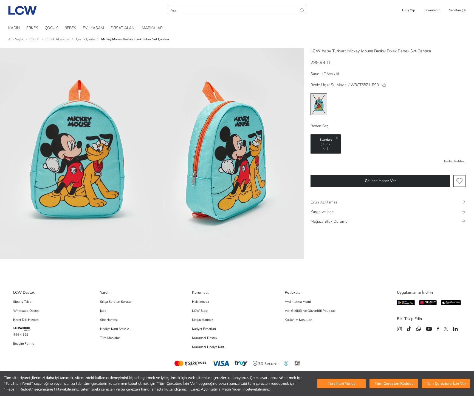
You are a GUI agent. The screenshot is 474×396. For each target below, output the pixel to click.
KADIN (14, 27)
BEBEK (70, 27)
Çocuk (34, 39)
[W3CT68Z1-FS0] (383, 84)
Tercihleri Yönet (341, 383)
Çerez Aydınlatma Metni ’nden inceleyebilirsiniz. (230, 389)
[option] (319, 104)
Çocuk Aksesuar (57, 39)
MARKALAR (152, 27)
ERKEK (32, 27)
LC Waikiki (330, 74)
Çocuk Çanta (85, 39)
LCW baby (321, 51)
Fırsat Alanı (123, 27)
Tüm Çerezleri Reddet (394, 383)
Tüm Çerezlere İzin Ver (446, 383)
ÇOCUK (51, 27)
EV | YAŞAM (93, 27)
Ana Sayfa (15, 39)
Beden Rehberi (454, 161)
